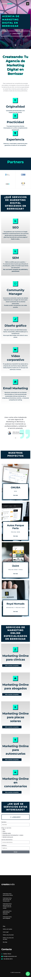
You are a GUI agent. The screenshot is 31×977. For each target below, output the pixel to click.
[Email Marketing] (15, 382)
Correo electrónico (6, 839)
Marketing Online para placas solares (15, 717)
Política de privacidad (8, 934)
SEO (15, 227)
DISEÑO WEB (7, 833)
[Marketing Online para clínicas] (15, 649)
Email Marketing (15, 388)
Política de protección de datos (8, 938)
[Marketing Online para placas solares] (15, 707)
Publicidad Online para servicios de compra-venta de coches (7, 906)
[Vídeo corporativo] (15, 349)
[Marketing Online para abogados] (15, 678)
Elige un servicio (6, 828)
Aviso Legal (6, 932)
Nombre (3, 822)
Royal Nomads (16, 603)
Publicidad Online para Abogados (7, 917)
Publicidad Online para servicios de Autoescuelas (7, 899)
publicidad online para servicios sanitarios (7, 912)
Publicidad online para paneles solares (8, 894)
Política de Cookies (7, 929)
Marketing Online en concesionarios (15, 782)
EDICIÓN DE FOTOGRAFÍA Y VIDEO (13, 835)
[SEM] (15, 251)
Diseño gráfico (15, 325)
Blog (4, 926)
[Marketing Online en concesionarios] (15, 772)
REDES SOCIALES (8, 837)
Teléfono (4, 845)
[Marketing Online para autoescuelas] (15, 740)
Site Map (5, 942)
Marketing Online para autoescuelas (15, 749)
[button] (27, 3)
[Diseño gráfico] (15, 319)
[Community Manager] (15, 283)
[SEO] (15, 221)
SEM (15, 258)
